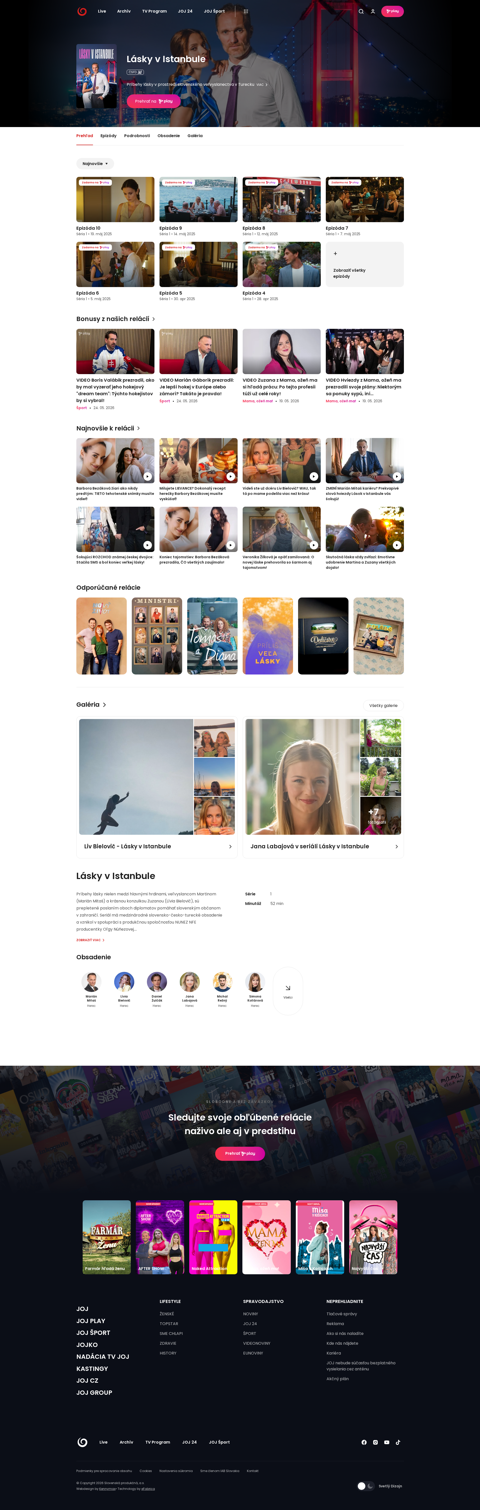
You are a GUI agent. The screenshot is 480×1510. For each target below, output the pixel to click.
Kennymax (107, 1489)
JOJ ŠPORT (93, 1332)
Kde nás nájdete (342, 1343)
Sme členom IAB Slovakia (219, 1471)
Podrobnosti (137, 136)
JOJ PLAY (90, 1321)
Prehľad (84, 136)
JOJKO (87, 1344)
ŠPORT (249, 1333)
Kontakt (253, 1471)
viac (260, 85)
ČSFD (133, 72)
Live (102, 11)
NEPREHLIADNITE (345, 1301)
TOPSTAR (169, 1324)
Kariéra (334, 1353)
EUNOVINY (253, 1353)
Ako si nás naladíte (345, 1333)
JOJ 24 (185, 11)
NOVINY (250, 1314)
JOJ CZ (87, 1380)
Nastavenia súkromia (176, 1471)
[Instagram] (375, 1442)
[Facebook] (364, 1442)
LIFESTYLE (170, 1301)
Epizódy (109, 136)
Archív (124, 11)
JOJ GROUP (94, 1392)
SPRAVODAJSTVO (263, 1301)
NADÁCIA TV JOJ (102, 1356)
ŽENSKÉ (167, 1314)
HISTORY (168, 1353)
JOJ (82, 1308)
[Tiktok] (398, 1442)
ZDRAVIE (168, 1343)
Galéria (195, 136)
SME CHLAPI (171, 1333)
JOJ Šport (214, 11)
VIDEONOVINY (256, 1343)
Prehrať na (145, 101)
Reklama (335, 1324)
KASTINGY (92, 1368)
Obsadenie (168, 136)
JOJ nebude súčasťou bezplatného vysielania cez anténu (361, 1366)
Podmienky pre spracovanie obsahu (104, 1471)
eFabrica (148, 1489)
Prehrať (232, 1153)
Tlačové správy (342, 1314)
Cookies (146, 1471)
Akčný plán (338, 1379)
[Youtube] (387, 1442)
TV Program (154, 11)
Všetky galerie (383, 705)
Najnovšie (93, 164)
